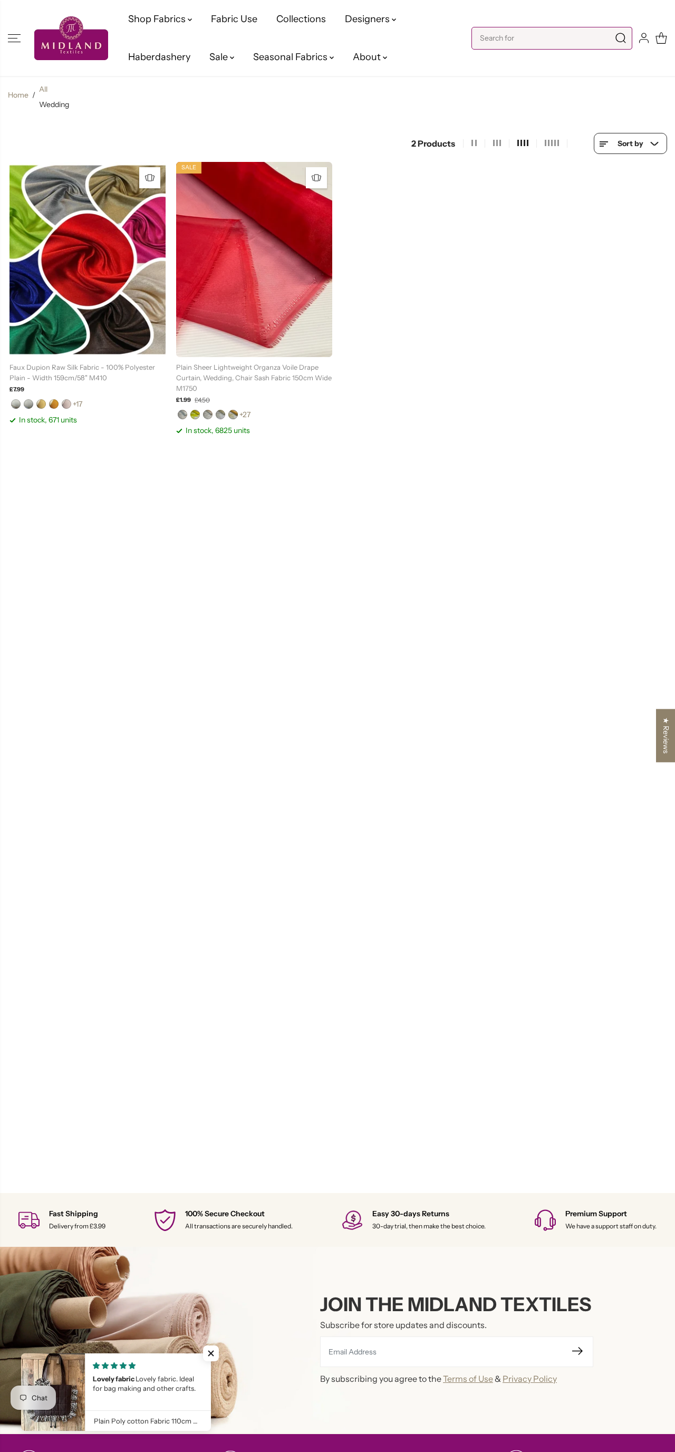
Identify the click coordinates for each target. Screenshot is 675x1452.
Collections (301, 19)
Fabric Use (234, 19)
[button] (14, 38)
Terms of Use (468, 1378)
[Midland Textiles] (71, 38)
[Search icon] (620, 38)
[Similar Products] (149, 177)
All (43, 89)
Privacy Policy (530, 1378)
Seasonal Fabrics (291, 57)
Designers (368, 19)
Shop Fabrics (158, 19)
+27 (244, 414)
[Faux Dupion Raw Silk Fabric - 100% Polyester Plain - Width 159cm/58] (87, 259)
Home (18, 95)
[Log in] (643, 37)
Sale (219, 57)
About (368, 57)
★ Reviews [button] (666, 735)
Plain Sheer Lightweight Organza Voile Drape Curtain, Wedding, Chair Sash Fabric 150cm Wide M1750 (254, 377)
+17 (77, 404)
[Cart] (661, 37)
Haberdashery (159, 57)
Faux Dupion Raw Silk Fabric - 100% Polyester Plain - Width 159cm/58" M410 (82, 372)
